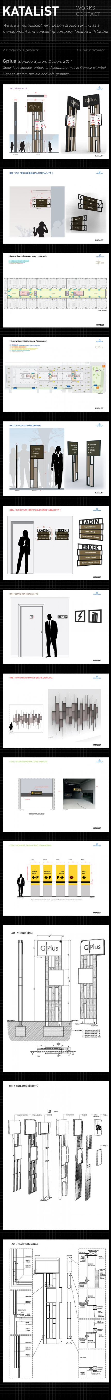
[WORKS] (85, 8)
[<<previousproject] (21, 51)
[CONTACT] (88, 15)
